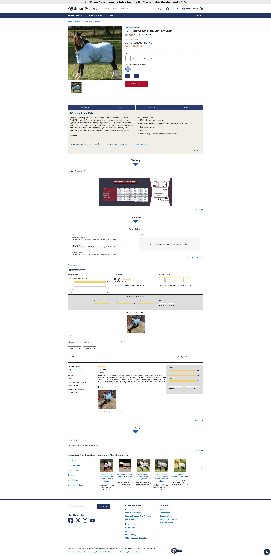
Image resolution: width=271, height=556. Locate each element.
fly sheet (71, 475)
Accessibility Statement (127, 552)
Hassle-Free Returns (141, 144)
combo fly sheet (74, 465)
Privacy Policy (82, 552)
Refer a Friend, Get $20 (169, 519)
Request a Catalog (167, 516)
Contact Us (129, 509)
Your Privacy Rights (94, 552)
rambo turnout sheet (75, 485)
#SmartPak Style (166, 523)
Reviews (152, 107)
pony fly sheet (73, 480)
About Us (163, 509)
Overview (85, 107)
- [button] (127, 76)
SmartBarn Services (133, 513)
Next (202, 468)
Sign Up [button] (104, 507)
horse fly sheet (73, 470)
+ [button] (136, 76)
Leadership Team (167, 513)
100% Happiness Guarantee (116, 144)
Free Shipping (130, 535)
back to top (197, 150)
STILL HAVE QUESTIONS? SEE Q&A (84, 144)
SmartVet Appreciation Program (138, 516)
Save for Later (146, 34)
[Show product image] (95, 53)
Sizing (118, 107)
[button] (159, 8)
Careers (138, 552)
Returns (128, 531)
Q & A (186, 107)
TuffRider (129, 28)
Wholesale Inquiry (132, 519)
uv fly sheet (72, 461)
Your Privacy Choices (111, 552)
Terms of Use (72, 552)
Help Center (130, 528)
